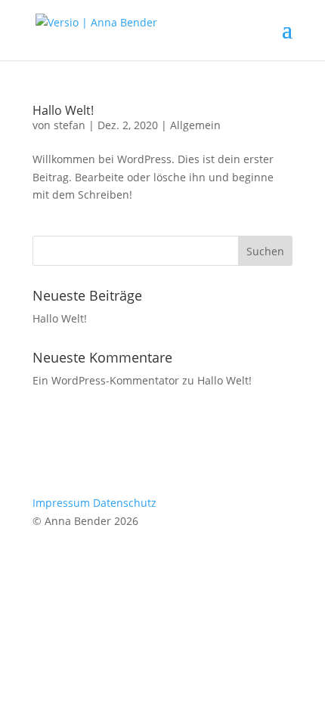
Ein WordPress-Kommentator (105, 380)
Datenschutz (124, 503)
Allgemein (195, 125)
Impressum (61, 503)
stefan (69, 125)
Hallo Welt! (63, 110)
